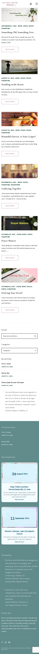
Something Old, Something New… (18, 32)
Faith (19, 234)
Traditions (15, 185)
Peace (29, 286)
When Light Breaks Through (12, 382)
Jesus (25, 26)
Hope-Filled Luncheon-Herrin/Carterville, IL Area (19, 488)
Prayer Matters (8, 240)
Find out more (19, 499)
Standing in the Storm (12, 84)
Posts (31, 26)
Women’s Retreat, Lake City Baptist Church (19, 532)
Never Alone (6, 364)
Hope (20, 26)
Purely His (5, 373)
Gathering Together (11, 188)
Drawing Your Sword (11, 292)
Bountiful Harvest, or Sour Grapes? (18, 136)
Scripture (5, 28)
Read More (9, 49)
